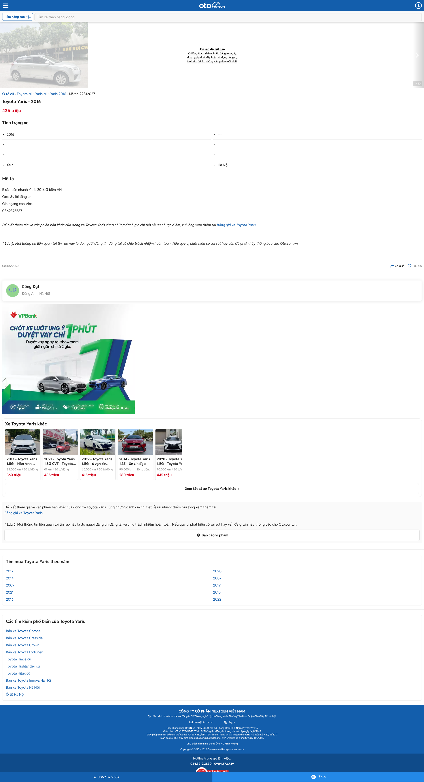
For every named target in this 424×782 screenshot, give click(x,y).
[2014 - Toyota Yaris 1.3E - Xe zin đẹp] (135, 442)
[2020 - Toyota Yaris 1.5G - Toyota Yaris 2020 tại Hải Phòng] (172, 442)
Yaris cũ (41, 94)
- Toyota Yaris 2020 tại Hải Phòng (172, 461)
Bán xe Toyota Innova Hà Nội (28, 680)
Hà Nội (223, 165)
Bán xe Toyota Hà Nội (23, 687)
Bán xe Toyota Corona (23, 631)
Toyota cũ (24, 94)
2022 (217, 599)
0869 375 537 (108, 777)
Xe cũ (11, 165)
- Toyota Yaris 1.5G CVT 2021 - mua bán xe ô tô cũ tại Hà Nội (60, 461)
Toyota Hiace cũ (18, 659)
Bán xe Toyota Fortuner (24, 652)
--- (220, 134)
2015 (217, 592)
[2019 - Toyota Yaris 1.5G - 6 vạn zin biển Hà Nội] (97, 442)
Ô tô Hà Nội (15, 694)
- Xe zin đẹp (134, 461)
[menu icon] (5, 5)
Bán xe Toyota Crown (22, 645)
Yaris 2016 (58, 94)
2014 (10, 578)
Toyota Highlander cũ (23, 666)
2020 (217, 571)
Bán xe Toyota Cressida (24, 638)
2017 (9, 571)
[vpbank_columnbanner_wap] (68, 359)
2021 (9, 592)
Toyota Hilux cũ (18, 673)
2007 (217, 578)
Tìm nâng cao (15, 17)
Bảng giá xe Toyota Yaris (236, 225)
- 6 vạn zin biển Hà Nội (97, 461)
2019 (217, 585)
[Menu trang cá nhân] (418, 5)
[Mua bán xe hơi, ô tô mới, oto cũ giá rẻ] (212, 5)
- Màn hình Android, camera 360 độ (22, 461)
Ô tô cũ (8, 94)
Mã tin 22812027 (82, 94)
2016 (10, 134)
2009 (10, 585)
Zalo (322, 776)
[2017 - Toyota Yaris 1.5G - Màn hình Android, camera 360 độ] (22, 442)
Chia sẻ (400, 266)
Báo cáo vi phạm (214, 535)
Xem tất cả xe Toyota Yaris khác (210, 488)
